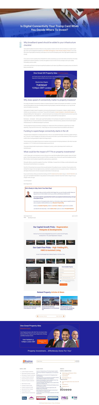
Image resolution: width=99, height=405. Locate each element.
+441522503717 (65, 384)
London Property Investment (27, 371)
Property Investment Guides (27, 387)
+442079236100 (65, 375)
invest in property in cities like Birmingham (65, 112)
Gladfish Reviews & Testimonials (28, 392)
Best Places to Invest (32, 217)
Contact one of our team (56, 174)
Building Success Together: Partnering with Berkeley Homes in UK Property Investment (47, 385)
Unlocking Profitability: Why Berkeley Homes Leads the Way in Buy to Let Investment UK (47, 383)
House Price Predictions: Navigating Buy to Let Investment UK (50, 303)
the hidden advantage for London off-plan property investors (57, 50)
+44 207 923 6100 (71, 174)
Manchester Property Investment (28, 373)
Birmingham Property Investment (28, 375)
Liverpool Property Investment (28, 377)
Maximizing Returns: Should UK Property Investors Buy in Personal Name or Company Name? (47, 390)
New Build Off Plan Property (27, 389)
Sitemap (58, 403)
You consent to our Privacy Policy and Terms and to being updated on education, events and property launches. (67, 280)
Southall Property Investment (27, 378)
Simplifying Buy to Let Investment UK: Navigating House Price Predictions (69, 303)
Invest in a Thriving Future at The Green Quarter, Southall (32, 303)
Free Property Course (26, 390)
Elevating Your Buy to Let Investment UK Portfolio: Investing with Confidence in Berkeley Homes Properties (47, 378)
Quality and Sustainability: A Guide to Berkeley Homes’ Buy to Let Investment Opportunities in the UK (47, 380)
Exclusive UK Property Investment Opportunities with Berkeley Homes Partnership (47, 388)
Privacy (53, 403)
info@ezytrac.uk (65, 386)
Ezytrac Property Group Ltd (46, 403)
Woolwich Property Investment (28, 380)
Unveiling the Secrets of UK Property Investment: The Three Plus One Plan (47, 393)
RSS (56, 403)
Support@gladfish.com (66, 377)
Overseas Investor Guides (27, 385)
